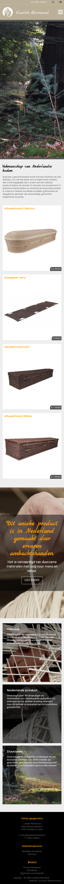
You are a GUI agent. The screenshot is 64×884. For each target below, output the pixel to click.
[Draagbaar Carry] (32, 311)
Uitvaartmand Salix (16, 346)
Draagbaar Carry (15, 277)
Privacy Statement (32, 867)
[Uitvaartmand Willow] (32, 449)
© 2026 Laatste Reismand (36, 878)
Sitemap (17, 878)
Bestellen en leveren (32, 851)
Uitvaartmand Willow (18, 416)
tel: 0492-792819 (39, 2)
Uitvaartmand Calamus (19, 208)
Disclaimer (32, 870)
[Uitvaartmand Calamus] (32, 241)
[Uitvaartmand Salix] (32, 380)
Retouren (32, 854)
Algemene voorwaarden (32, 873)
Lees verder (32, 580)
